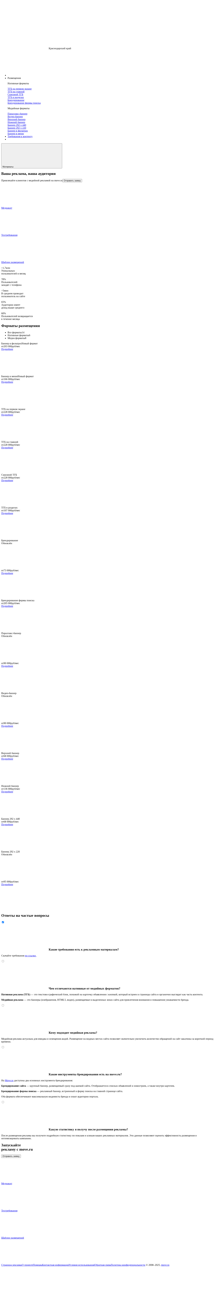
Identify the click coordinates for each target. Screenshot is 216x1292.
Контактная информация (55, 1265)
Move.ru (9, 1080)
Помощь (37, 1265)
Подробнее (7, 349)
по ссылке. (30, 955)
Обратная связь (102, 1265)
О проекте (27, 1265)
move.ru (165, 1265)
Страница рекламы (11, 1265)
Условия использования (81, 1265)
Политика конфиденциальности (128, 1265)
